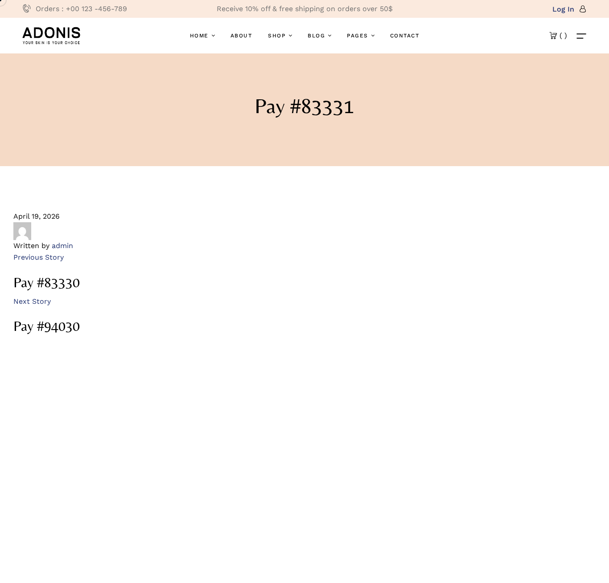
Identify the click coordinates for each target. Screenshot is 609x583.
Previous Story (38, 257)
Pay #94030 (46, 326)
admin (62, 245)
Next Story (32, 301)
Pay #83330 (46, 282)
